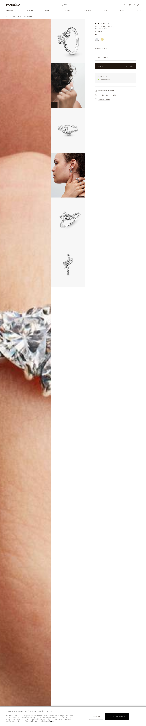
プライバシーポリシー (47, 721)
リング (105, 10)
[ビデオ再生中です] (54, 105)
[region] (73, 716)
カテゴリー (29, 10)
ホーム (8, 16)
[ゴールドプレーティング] (102, 39)
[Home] (13, 5)
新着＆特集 (9, 10)
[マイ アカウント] (134, 5)
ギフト (139, 10)
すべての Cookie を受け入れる (116, 716)
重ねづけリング (28, 16)
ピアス (122, 10)
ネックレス (87, 10)
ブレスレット (67, 10)
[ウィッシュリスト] (125, 5)
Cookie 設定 (96, 716)
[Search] (62, 5)
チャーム (48, 10)
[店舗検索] (130, 5)
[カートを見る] (138, 5)
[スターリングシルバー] (97, 39)
